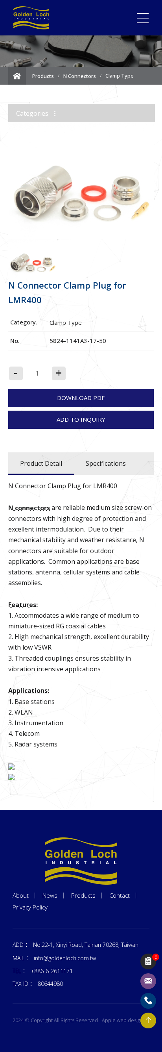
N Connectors (79, 76)
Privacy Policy (30, 907)
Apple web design (122, 1020)
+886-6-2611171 (52, 971)
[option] (81, 180)
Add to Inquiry (81, 419)
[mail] (148, 981)
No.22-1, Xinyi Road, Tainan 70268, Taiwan (85, 944)
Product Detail (41, 463)
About (21, 895)
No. (15, 340)
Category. (23, 322)
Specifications (106, 463)
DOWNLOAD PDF (81, 398)
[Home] (17, 76)
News (49, 895)
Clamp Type (119, 75)
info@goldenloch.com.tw (65, 958)
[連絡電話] (148, 1001)
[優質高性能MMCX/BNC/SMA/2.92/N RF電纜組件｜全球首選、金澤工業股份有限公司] (31, 18)
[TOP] (148, 1020)
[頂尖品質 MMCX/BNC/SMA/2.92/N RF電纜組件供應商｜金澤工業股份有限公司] (81, 861)
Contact (119, 895)
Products (43, 76)
